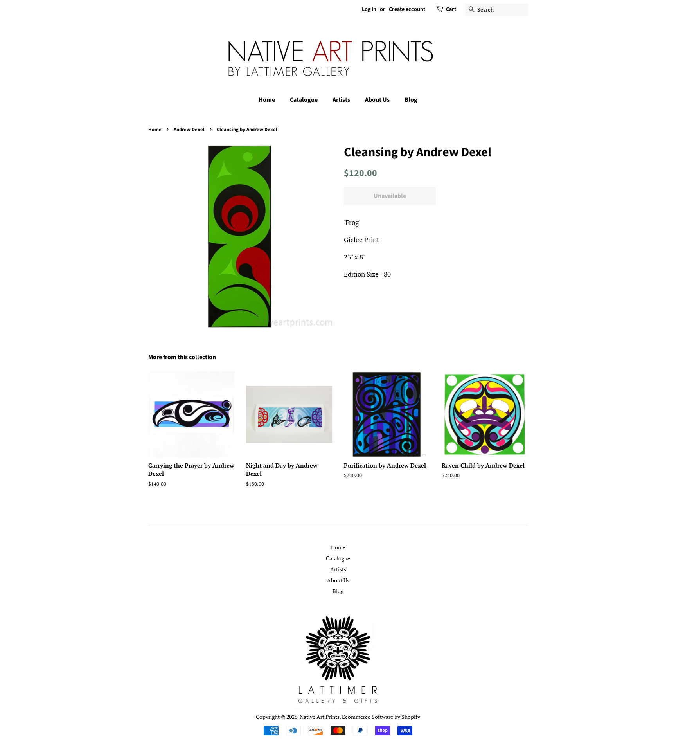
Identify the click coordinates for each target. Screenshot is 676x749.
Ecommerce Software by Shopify (381, 716)
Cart (451, 9)
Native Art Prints (320, 716)
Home (267, 99)
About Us (377, 99)
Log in (369, 9)
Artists (341, 99)
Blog (411, 99)
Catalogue (304, 99)
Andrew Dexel (189, 129)
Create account (407, 9)
